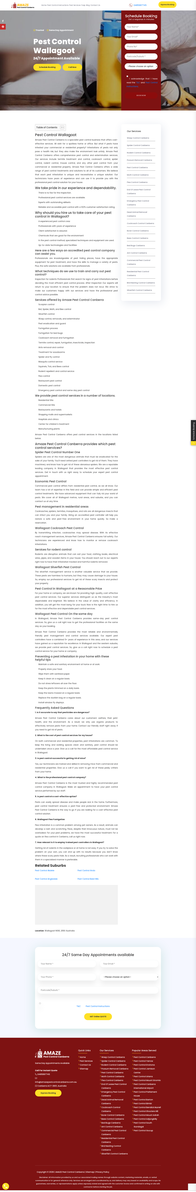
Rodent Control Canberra (138, 152)
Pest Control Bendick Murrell (147, 1107)
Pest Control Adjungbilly (145, 1119)
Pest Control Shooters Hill (146, 1111)
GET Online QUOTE (98, 1016)
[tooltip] (3, 21)
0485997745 (140, 5)
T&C (138, 82)
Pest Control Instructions (98, 1006)
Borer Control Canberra (138, 230)
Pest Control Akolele (44, 870)
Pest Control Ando (86, 870)
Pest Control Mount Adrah (146, 1115)
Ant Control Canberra (137, 253)
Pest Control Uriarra (143, 1076)
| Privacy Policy (102, 1172)
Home (83, 1057)
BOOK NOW (141, 95)
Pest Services (86, 1061)
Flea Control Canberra (137, 182)
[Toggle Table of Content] (61, 127)
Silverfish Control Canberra (139, 290)
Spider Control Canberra (138, 145)
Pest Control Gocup (143, 1130)
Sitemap (84, 1068)
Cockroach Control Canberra (140, 223)
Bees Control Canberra (137, 238)
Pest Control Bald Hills (88, 879)
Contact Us (85, 1065)
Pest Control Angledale (46, 879)
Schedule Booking (47, 67)
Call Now (72, 67)
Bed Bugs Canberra (136, 245)
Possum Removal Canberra (139, 160)
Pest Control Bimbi (143, 1103)
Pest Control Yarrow (143, 1061)
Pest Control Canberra (137, 167)
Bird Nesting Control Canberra (141, 282)
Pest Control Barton (143, 1099)
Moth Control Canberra (137, 175)
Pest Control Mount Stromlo (147, 1080)
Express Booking (167, 4)
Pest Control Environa (144, 1065)
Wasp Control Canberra (138, 138)
